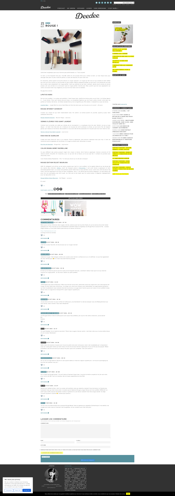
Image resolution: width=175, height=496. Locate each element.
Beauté (48, 23)
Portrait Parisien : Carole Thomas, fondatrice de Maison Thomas (123, 169)
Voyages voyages (70, 490)
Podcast (61, 8)
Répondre (44, 238)
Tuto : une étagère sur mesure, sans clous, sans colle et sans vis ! (123, 122)
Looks (89, 8)
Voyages (80, 8)
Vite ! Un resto (80, 488)
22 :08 (58, 372)
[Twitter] (105, 3)
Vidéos (71, 488)
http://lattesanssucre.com (48, 231)
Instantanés (76, 475)
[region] (18, 485)
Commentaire (45, 423)
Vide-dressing (100, 8)
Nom (42, 440)
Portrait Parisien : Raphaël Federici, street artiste (122, 148)
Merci (43, 403)
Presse (123, 4)
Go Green (77, 474)
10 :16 (62, 268)
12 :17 (55, 328)
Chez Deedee (82, 470)
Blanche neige (46, 268)
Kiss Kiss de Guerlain (47, 144)
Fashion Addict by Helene (50, 313)
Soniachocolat (46, 358)
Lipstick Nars (44, 105)
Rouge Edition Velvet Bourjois (49, 178)
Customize (9, 490)
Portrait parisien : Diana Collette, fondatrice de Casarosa (121, 162)
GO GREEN (71, 8)
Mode (74, 480)
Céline (59, 168)
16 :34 (58, 299)
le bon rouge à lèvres (71, 193)
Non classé (81, 480)
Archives (119, 4)
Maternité (77, 478)
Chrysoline (82, 168)
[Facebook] (102, 3)
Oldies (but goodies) (71, 481)
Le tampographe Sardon (120, 158)
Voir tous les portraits (120, 174)
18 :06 (57, 342)
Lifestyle (83, 477)
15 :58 (55, 403)
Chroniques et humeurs (74, 471)
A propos (114, 4)
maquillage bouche (85, 193)
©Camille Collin (50, 486)
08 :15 (57, 242)
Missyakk (44, 299)
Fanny (43, 282)
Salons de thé (75, 487)
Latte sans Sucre (47, 222)
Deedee (48, 7)
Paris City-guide (77, 483)
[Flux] (99, 3)
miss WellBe (45, 254)
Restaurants (81, 484)
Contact (132, 4)
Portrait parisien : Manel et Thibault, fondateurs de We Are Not (122, 154)
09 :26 (61, 254)
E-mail (79, 440)
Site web (43, 445)
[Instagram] (108, 3)
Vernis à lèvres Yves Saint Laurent (50, 132)
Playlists (123, 104)
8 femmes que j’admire (119, 53)
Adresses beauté (79, 468)
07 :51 (64, 222)
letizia (43, 242)
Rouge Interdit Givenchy (48, 117)
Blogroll (128, 4)
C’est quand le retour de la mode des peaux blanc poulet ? (122, 116)
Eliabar (43, 372)
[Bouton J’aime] (42, 186)
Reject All (18, 490)
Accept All (27, 490)
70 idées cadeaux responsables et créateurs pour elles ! (122, 139)
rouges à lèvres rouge (98, 193)
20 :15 (70, 313)
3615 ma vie (68, 468)
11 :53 (56, 282)
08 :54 (63, 358)
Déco (71, 474)
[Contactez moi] (96, 3)
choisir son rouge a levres (56, 193)
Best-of (73, 470)
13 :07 (56, 385)
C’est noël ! (113, 8)
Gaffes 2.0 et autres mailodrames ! (119, 50)
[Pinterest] (111, 3)
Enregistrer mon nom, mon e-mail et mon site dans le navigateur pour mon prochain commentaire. (71, 449)
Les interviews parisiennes (75, 476)
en (45, 1)
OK (128, 494)
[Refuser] (173, 494)
